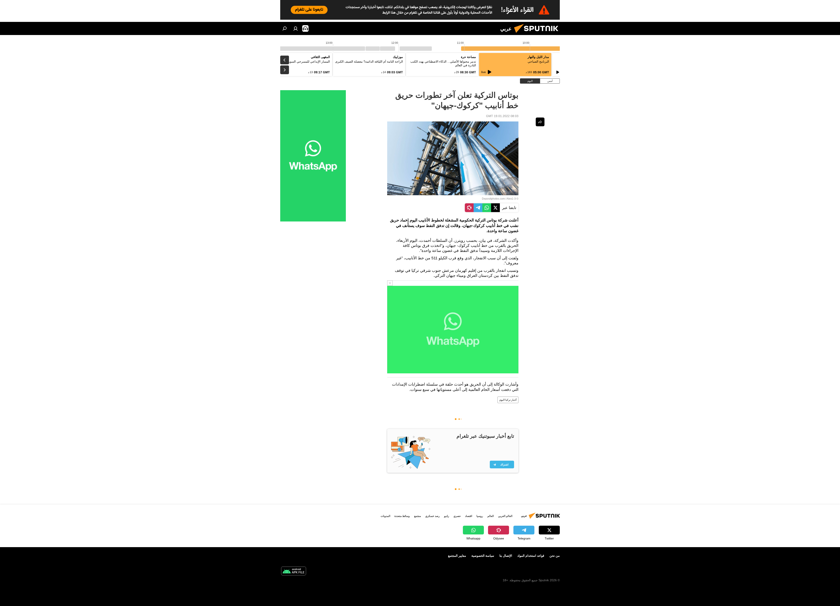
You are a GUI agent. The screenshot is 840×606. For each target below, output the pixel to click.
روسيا (479, 516)
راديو (446, 516)
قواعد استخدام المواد (530, 555)
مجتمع (417, 516)
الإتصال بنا (505, 555)
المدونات (385, 516)
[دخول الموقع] (295, 28)
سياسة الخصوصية (482, 555)
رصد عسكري (432, 516)
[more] (540, 122)
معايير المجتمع (457, 555)
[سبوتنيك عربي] (538, 34)
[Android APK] (293, 571)
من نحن (555, 555)
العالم (490, 516)
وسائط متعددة (402, 516)
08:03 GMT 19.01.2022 (502, 116)
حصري (457, 516)
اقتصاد (468, 516)
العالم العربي (505, 516)
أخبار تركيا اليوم (507, 399)
